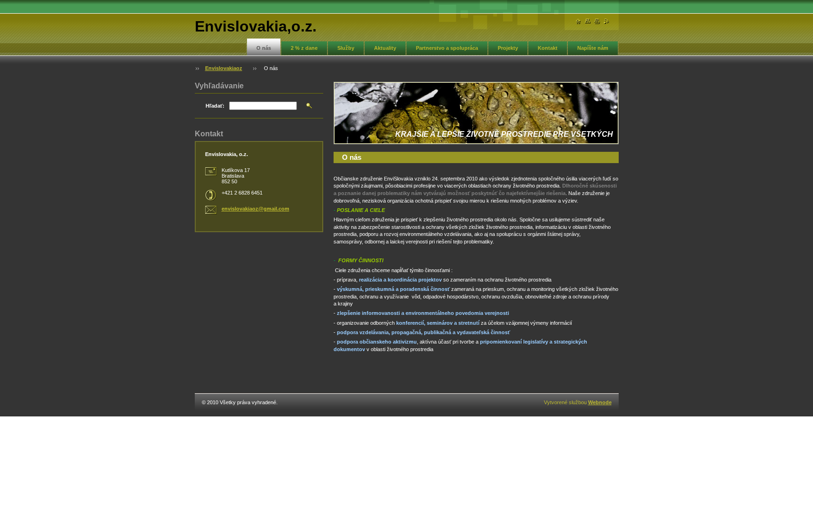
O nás (263, 48)
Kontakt (548, 48)
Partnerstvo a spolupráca (447, 48)
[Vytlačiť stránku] (597, 21)
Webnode (600, 402)
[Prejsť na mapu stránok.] (587, 21)
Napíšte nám (592, 48)
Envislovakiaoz (223, 68)
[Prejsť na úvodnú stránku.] (578, 21)
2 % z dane (304, 48)
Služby (345, 48)
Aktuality (385, 48)
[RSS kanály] (606, 21)
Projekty (508, 48)
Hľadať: (215, 106)
